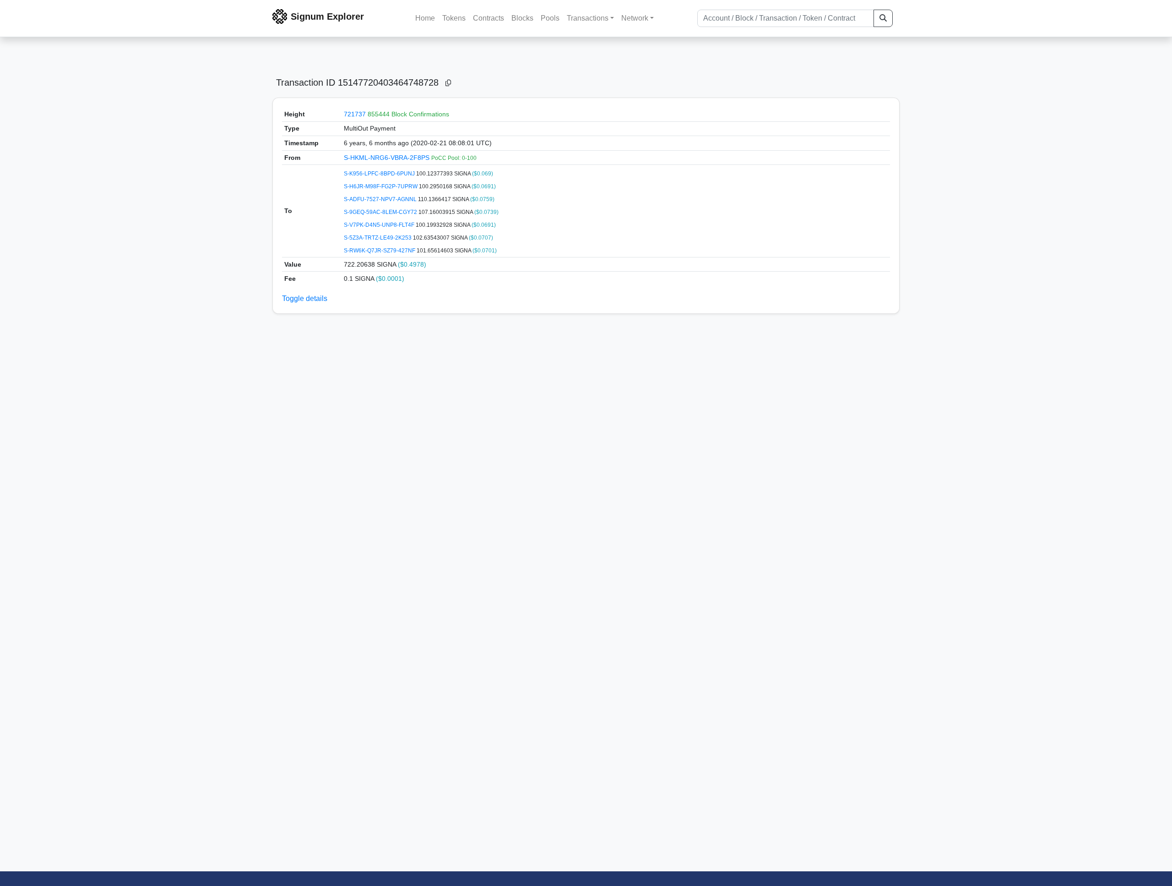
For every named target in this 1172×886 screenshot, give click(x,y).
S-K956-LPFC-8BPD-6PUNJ (380, 173)
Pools (550, 18)
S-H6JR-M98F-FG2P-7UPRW (381, 186)
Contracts (488, 18)
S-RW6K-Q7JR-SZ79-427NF (380, 250)
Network (634, 18)
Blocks (522, 18)
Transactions (587, 18)
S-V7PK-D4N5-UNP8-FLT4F (380, 225)
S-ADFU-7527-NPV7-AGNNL (381, 199)
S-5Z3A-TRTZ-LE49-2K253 (378, 238)
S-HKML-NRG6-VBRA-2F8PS (387, 157)
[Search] (883, 18)
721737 (355, 114)
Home (425, 18)
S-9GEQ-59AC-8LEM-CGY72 (381, 212)
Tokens (454, 18)
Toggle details (304, 298)
